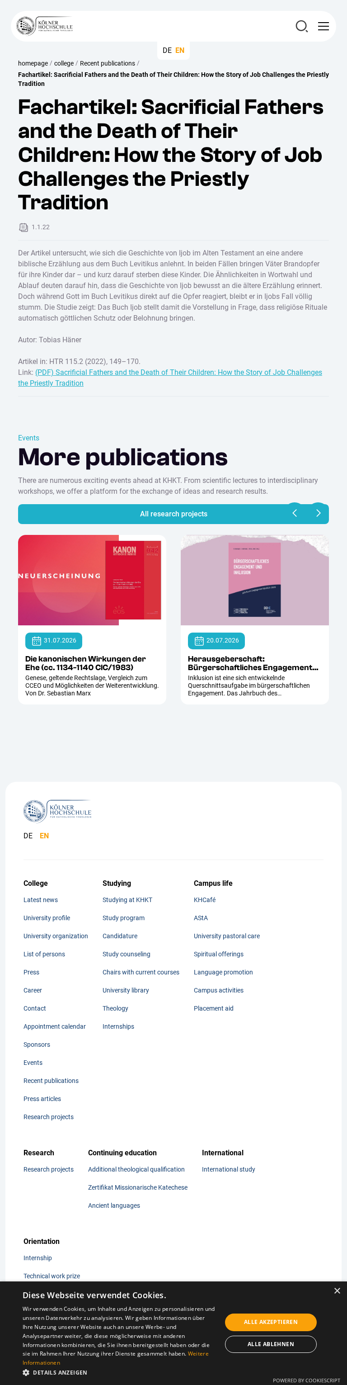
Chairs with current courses (141, 972)
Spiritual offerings (219, 954)
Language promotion (223, 972)
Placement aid (214, 1008)
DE (167, 50)
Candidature (120, 936)
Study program (124, 918)
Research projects (48, 1116)
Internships (118, 1026)
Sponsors (36, 1044)
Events (32, 1062)
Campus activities (219, 990)
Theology (115, 1008)
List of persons (44, 954)
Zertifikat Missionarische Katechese (138, 1187)
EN (179, 50)
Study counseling (126, 954)
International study (228, 1169)
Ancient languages (114, 1205)
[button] (322, 26)
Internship (37, 1258)
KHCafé (205, 899)
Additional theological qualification (136, 1169)
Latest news (40, 899)
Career (32, 990)
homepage (33, 63)
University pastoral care (227, 936)
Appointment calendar (54, 1026)
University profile (46, 918)
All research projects (173, 514)
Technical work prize (51, 1276)
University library (126, 990)
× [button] (336, 1291)
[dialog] (173, 1333)
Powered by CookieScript (306, 1380)
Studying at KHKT (127, 899)
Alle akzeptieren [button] (271, 1322)
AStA (201, 918)
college (64, 63)
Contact (34, 1008)
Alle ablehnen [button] (271, 1344)
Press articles (42, 1098)
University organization (55, 936)
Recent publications (107, 63)
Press (31, 972)
